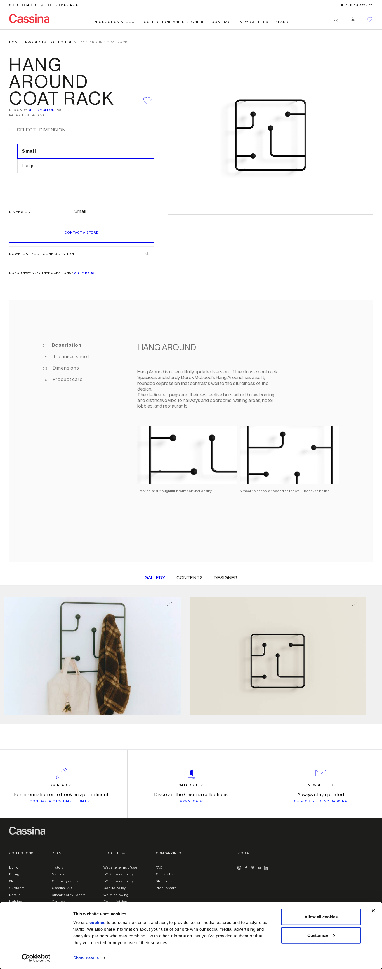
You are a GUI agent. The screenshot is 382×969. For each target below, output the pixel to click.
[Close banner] (373, 911)
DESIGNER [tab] (225, 578)
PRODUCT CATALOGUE (115, 21)
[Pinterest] (252, 870)
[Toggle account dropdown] (352, 18)
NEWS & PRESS (254, 21)
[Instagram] (239, 870)
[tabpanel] (235, 431)
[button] (92, 656)
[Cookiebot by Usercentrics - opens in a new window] (36, 958)
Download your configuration (41, 253)
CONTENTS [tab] (189, 578)
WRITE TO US (84, 272)
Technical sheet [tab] (70, 356)
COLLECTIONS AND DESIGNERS (174, 21)
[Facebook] (246, 870)
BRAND (282, 21)
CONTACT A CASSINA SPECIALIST (61, 801)
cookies (97, 922)
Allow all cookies (321, 916)
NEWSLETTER (320, 785)
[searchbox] (336, 20)
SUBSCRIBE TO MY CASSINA (321, 801)
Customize (317, 935)
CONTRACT (222, 21)
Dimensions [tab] (65, 368)
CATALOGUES (191, 785)
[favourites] (369, 19)
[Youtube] (259, 870)
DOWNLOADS (191, 801)
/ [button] (355, 4)
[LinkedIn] (266, 870)
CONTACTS (61, 785)
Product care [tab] (67, 379)
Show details (86, 958)
